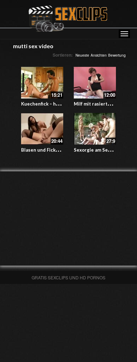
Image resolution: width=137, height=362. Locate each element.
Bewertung (117, 55)
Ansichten (99, 55)
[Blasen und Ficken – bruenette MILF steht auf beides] (42, 129)
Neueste (82, 55)
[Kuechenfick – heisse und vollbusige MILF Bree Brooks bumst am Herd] (42, 83)
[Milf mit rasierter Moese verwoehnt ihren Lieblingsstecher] (95, 83)
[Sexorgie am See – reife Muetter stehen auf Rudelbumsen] (95, 129)
